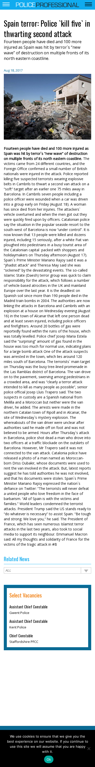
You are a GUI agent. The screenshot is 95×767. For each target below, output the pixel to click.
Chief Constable (21, 635)
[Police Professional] (47, 4)
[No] (88, 748)
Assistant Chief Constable (28, 606)
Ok (49, 759)
